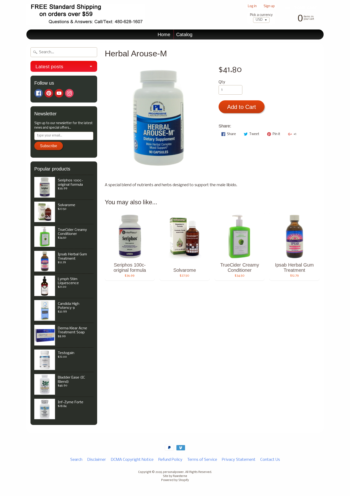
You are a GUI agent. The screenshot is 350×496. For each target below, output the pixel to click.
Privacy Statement (238, 459)
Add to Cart (241, 107)
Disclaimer (96, 459)
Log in (252, 6)
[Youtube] (59, 93)
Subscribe (48, 146)
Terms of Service (202, 459)
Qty (222, 82)
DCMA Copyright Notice (132, 459)
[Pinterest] (49, 93)
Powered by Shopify (175, 480)
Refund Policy (170, 459)
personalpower (173, 472)
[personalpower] (85, 14)
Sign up (269, 6)
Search (76, 459)
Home (164, 34)
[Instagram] (69, 93)
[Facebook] (38, 93)
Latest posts (49, 66)
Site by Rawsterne (175, 476)
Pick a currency (261, 15)
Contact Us (270, 459)
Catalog (184, 34)
